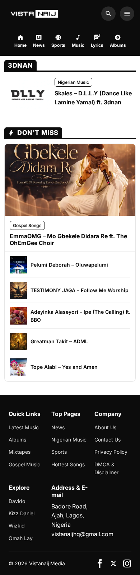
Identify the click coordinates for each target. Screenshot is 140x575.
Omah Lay (21, 538)
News (58, 427)
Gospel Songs (27, 225)
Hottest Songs (68, 464)
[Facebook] (99, 563)
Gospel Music (24, 464)
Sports (59, 452)
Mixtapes (20, 452)
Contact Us (107, 439)
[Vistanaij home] (35, 13)
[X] (113, 563)
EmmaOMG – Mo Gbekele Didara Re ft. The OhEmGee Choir (68, 239)
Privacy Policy (110, 452)
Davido (17, 501)
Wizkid (17, 525)
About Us (105, 427)
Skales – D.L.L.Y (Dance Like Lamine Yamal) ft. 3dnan (93, 98)
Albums (17, 439)
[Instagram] (127, 563)
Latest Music (24, 427)
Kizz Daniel (21, 513)
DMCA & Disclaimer (106, 468)
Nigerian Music (73, 82)
